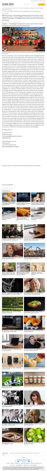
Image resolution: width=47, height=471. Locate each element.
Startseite (11, 11)
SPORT (22, 8)
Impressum (17, 463)
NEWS (3, 8)
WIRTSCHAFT (15, 8)
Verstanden (35, 469)
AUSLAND (38, 8)
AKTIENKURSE (7, 8)
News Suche (41, 4)
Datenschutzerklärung (25, 463)
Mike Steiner (26, 465)
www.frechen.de (6, 138)
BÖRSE (11, 8)
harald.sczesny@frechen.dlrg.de (10, 146)
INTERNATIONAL (5, 9)
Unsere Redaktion (19, 465)
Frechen (3, 13)
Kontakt (12, 463)
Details (31, 469)
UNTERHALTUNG (27, 8)
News (8, 463)
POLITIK (19, 8)
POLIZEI (41, 8)
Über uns (12, 465)
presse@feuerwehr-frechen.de (14, 136)
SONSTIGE (10, 9)
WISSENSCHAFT (33, 8)
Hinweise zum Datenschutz (36, 463)
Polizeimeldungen (17, 11)
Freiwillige (7, 13)
